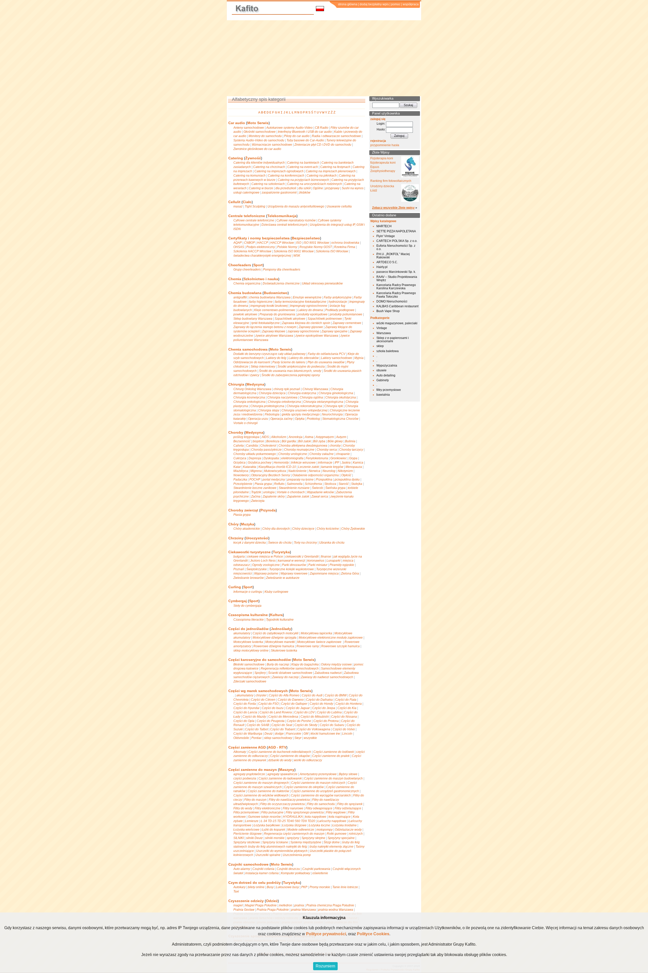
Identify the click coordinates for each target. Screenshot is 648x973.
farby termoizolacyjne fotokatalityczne (300, 301)
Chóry (233, 524)
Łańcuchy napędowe (331, 821)
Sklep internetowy (263, 366)
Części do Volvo (344, 729)
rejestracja (378, 141)
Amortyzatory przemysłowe (318, 774)
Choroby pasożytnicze (266, 449)
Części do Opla (243, 721)
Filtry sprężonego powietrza (305, 812)
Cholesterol (268, 445)
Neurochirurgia (332, 414)
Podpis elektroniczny (260, 247)
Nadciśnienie (297, 471)
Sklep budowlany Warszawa (252, 318)
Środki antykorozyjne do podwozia (301, 366)
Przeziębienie (242, 484)
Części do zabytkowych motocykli (275, 633)
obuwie (381, 370)
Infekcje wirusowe (303, 462)
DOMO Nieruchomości (391, 301)
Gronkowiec (338, 458)
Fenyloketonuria (317, 458)
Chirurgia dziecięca (272, 393)
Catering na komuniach (249, 175)
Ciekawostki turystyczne (249, 552)
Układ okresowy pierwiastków (322, 283)
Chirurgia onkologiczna (249, 402)
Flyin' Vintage (385, 236)
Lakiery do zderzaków (304, 358)
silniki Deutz (254, 838)
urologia (269, 492)
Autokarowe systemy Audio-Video (289, 127)
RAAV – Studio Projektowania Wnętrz (396, 278)
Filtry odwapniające (319, 808)
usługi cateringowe (246, 192)
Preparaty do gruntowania (277, 314)
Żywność (253, 158)
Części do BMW (336, 695)
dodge (279, 733)
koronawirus (315, 560)
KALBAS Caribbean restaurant (397, 306)
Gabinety (382, 380)
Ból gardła (289, 441)
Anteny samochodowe (248, 127)
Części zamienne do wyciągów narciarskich (321, 795)
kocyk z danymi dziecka (249, 542)
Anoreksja (295, 437)
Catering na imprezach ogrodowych (278, 171)
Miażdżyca (240, 471)
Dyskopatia (271, 458)
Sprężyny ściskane (275, 842)
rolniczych (356, 833)
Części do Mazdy (254, 716)
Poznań (238, 569)
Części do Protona (326, 721)
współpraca (411, 4)
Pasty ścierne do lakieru (288, 362)
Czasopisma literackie (248, 619)
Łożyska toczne (319, 825)
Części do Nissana (344, 716)
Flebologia (272, 414)
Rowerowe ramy (307, 646)
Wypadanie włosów (320, 492)
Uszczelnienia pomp (297, 855)
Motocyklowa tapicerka (316, 633)
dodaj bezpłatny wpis (374, 4)
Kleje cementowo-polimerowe (274, 310)
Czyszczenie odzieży (246, 901)
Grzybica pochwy (259, 462)
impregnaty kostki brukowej (269, 306)
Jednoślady (281, 629)
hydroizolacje (338, 301)
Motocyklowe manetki (280, 642)
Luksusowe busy (287, 887)
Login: (381, 123)
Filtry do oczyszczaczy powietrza (282, 804)
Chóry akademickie (246, 528)
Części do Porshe (299, 721)
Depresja (255, 458)
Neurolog (328, 471)
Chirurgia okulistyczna (340, 397)
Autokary (239, 887)
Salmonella (294, 484)
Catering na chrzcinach (269, 167)
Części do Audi (312, 695)
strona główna (347, 4)
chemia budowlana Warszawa (270, 297)
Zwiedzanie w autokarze (282, 578)
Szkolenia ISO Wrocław (332, 251)
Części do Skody (305, 725)
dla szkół (304, 188)
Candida (252, 445)
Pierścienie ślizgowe (247, 833)
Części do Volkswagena (313, 729)
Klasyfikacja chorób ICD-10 (277, 467)
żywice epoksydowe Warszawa (316, 335)
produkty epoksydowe (312, 314)
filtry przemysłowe (388, 390)
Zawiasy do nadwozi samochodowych (327, 677)
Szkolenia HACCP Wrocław (252, 251)
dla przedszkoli (285, 188)
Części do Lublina (329, 712)
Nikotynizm (345, 471)
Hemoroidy (281, 462)
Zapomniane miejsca (324, 573)
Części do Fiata (345, 699)
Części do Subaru (332, 725)
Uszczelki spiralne (267, 855)
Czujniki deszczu (288, 869)
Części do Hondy (321, 703)
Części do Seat (281, 725)
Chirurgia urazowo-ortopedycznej (304, 410)
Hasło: (381, 129)
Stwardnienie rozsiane (294, 488)
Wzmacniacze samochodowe (272, 144)
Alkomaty (239, 752)
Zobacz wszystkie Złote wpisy (393, 207)
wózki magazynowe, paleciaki (396, 323)
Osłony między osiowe (336, 664)
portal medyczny (273, 479)
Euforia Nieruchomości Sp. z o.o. (395, 247)
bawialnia (383, 394)
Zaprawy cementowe (347, 323)
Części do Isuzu (273, 708)
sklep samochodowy (278, 738)
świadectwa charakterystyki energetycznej (262, 255)
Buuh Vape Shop (388, 311)
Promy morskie (320, 887)
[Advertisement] (324, 58)
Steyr (297, 738)
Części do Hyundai (246, 708)
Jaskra (346, 462)
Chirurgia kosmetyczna (249, 397)
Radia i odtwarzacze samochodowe (336, 136)
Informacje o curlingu (247, 592)
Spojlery (260, 673)
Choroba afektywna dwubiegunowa (302, 445)
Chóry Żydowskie (353, 528)
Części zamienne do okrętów (304, 787)
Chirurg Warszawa (315, 389)
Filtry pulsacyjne (272, 812)
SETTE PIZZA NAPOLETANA (396, 231)
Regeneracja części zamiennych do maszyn (294, 833)
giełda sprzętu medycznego (301, 414)
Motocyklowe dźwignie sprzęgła (274, 637)
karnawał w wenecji (291, 560)
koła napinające (340, 816)
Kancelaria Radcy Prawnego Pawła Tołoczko (396, 294)
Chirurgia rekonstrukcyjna (304, 406)
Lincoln (347, 733)
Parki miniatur (317, 565)
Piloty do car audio (297, 136)
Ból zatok (304, 441)
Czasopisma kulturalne (248, 615)
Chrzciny (236, 538)
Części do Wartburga (247, 733)
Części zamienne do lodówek (333, 752)
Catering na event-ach (302, 167)
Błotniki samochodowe (249, 664)
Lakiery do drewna (310, 310)
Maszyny (286, 770)
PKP (304, 887)
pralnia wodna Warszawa (335, 909)
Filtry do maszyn (255, 800)
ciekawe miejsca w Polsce (265, 556)
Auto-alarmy (241, 869)
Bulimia (350, 441)
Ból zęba (319, 441)
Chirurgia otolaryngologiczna (323, 402)
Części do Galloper (294, 703)
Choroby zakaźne (321, 454)
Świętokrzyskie (256, 569)
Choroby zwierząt (243, 510)
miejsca (348, 560)
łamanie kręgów (332, 467)
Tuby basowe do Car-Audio (305, 140)
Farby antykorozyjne (338, 297)
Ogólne (318, 188)
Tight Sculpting (255, 206)
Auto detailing (385, 375)
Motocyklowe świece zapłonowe (319, 642)
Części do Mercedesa (283, 716)
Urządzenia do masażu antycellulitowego (296, 206)
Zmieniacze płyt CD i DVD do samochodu (322, 144)
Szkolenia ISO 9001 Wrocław (294, 251)
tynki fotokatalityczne (265, 323)
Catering (235, 158)
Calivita (238, 445)
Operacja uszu (258, 419)
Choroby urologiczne (292, 454)
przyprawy (332, 188)
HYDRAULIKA (293, 816)
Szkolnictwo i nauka (261, 279)
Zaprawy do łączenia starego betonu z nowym (264, 327)
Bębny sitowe (348, 774)
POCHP (254, 479)
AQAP (237, 242)
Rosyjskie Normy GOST (315, 247)
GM (305, 733)
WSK (296, 255)
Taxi (236, 891)
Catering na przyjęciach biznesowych (303, 180)
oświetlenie (320, 873)
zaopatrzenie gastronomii (279, 192)
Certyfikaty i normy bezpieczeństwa (259, 238)
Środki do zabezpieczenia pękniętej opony (290, 375)
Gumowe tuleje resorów (264, 816)
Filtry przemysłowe (246, 812)
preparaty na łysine (300, 479)
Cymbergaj (237, 601)
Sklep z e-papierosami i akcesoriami (392, 339)
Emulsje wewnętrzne (307, 297)
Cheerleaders (239, 265)
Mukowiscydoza (275, 471)
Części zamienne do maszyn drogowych (261, 783)
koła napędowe (315, 816)
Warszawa (383, 333)
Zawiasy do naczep (285, 677)
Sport (258, 265)
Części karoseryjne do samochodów (259, 660)
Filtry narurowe (293, 808)
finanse (326, 556)
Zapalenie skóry (274, 496)
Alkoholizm (278, 437)
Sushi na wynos (352, 188)
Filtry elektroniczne (267, 808)
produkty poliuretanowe (346, 314)
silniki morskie (275, 838)
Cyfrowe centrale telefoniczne (253, 220)
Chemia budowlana (244, 293)
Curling (234, 587)
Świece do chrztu (280, 542)
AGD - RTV (277, 747)
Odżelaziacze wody (348, 829)
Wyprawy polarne (266, 573)
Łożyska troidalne (344, 825)
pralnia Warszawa (303, 909)
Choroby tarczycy (351, 449)
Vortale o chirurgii (245, 423)
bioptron (258, 441)
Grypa (353, 458)
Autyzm (341, 437)
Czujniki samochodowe (248, 864)
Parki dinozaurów (294, 565)
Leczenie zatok (308, 467)
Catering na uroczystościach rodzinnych (314, 184)
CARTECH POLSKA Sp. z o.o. (396, 241)
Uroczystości (257, 538)
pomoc (395, 4)
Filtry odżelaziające (348, 808)
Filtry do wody (242, 808)
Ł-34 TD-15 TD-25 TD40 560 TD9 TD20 (288, 821)
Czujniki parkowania (316, 869)
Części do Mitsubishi (314, 716)
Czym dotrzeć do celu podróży (254, 883)
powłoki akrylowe (245, 314)
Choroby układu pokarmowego (254, 454)
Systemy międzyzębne (305, 842)
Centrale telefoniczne (246, 216)
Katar (237, 467)
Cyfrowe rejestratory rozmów (296, 220)
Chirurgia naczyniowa (282, 397)
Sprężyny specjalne (341, 838)
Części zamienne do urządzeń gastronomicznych (325, 791)
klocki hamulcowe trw (325, 733)
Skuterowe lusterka (284, 650)
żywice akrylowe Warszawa (274, 335)
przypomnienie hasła (384, 145)
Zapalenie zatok (298, 496)
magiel (238, 905)
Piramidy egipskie (342, 565)
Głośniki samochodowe (260, 131)
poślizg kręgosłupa (246, 437)
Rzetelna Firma (344, 247)
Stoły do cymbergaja (247, 605)
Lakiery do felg (276, 358)
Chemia (234, 279)
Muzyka (247, 524)
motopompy (324, 829)
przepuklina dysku (347, 479)
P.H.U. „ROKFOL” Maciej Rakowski (393, 255)
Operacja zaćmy (281, 419)
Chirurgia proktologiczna (267, 406)
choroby (335, 445)
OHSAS (238, 247)
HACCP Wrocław (282, 242)
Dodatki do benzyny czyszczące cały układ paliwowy (269, 354)
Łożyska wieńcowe (246, 829)
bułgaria (239, 556)
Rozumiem (325, 966)
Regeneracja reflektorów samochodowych (290, 668)
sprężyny (293, 838)
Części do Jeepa (323, 708)
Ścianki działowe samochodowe (290, 673)
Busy (270, 887)
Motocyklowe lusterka (248, 642)
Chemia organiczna (246, 283)
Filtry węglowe (336, 812)
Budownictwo (276, 293)
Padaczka (240, 479)
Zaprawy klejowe (273, 331)
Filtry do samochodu (321, 804)
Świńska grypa (335, 488)
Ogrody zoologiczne (266, 565)
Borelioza (272, 441)
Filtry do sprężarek (349, 804)
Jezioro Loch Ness (263, 560)
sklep (380, 346)
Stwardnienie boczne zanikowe (254, 488)
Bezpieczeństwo (306, 238)
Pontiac (256, 738)
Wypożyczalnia (386, 365)
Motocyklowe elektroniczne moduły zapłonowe (331, 637)
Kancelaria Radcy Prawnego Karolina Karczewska (396, 286)
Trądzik (256, 492)
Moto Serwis (258, 123)
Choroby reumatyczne (299, 449)
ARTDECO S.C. (387, 262)
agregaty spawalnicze (282, 774)
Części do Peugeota (271, 721)
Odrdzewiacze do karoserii (251, 362)
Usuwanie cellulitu (339, 206)
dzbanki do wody (280, 760)
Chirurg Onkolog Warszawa (252, 389)
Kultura (276, 615)
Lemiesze (251, 821)
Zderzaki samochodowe (249, 681)
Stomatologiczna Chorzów (340, 419)
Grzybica (239, 462)
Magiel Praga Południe (261, 905)
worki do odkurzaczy (308, 760)
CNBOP (249, 242)
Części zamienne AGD (247, 747)
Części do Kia (346, 708)
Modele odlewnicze (300, 829)
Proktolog (313, 419)
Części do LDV (304, 712)
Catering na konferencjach (286, 175)
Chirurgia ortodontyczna (284, 402)
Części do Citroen (263, 699)
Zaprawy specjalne (334, 331)
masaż (237, 206)
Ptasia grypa (263, 484)
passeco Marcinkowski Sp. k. (396, 272)
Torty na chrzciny (305, 542)
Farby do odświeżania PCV (326, 354)
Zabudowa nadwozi (328, 673)
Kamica (358, 462)
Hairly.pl (382, 267)
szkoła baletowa (387, 351)
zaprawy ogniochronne (303, 331)
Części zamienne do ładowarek (280, 778)
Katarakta (249, 467)
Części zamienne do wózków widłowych (261, 795)
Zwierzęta (258, 501)
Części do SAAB (258, 725)
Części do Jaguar (298, 708)
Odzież (272, 901)
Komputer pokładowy (295, 873)
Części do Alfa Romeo (284, 695)
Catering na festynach (335, 167)
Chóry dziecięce (303, 528)
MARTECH (384, 226)
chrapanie (343, 454)
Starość (343, 484)
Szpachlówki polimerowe (325, 318)
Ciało (247, 202)
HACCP (262, 242)
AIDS (265, 437)
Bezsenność (241, 441)
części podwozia (244, 778)
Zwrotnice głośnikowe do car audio (257, 149)
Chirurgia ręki (333, 406)
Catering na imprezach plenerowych (331, 171)
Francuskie (293, 733)
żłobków (304, 192)
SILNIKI (238, 838)
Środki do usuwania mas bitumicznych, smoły (290, 371)
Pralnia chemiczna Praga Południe (330, 905)
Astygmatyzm (325, 437)
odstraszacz (241, 565)
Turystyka (281, 552)
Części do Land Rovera (275, 712)
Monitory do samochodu (265, 136)
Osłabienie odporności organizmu (315, 475)
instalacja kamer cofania (262, 873)
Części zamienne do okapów (290, 756)
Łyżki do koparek (273, 829)
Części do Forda (244, 703)
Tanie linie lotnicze (345, 887)
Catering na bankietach (303, 162)
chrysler (261, 695)
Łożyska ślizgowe (294, 825)
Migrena (256, 471)
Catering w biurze (261, 188)
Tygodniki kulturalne (280, 619)
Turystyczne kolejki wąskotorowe (291, 569)
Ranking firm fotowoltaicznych (390, 181)
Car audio (236, 123)
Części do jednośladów (248, 629)
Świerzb (317, 488)
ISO (298, 242)
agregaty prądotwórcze (249, 774)
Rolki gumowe (337, 833)
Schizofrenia (313, 484)
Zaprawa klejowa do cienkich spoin (306, 323)
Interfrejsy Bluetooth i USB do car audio (305, 131)
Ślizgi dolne (331, 842)
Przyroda (268, 510)
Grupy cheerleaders (247, 269)
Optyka (300, 419)
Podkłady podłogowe (339, 310)
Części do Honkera (348, 703)
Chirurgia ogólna (311, 397)
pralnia (299, 905)
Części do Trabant (282, 729)
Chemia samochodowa (248, 349)
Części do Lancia (245, 712)
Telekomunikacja (281, 216)
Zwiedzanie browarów (248, 578)
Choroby (235, 432)
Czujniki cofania (263, 869)
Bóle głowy (335, 441)
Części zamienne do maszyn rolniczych (318, 783)
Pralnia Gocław (243, 909)
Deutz (269, 733)
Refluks (279, 484)
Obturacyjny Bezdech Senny (270, 475)
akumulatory (241, 633)
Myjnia (358, 358)
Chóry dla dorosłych (276, 528)
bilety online (256, 887)
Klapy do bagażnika (305, 664)
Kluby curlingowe (276, 592)
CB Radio (321, 127)
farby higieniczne (261, 301)
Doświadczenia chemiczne (281, 283)
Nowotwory (241, 475)
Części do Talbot (256, 729)
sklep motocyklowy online (251, 650)
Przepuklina (324, 479)
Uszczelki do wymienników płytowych (282, 851)
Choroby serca (327, 449)
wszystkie (310, 738)
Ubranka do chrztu (332, 542)
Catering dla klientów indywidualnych (259, 162)
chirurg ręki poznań (287, 389)
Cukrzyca (239, 458)
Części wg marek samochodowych (258, 691)
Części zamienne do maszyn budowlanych (333, 778)
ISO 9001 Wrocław (316, 242)
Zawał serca (319, 496)
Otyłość (346, 475)
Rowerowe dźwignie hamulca (273, 646)
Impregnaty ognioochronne (308, 306)
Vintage (381, 328)
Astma (309, 437)
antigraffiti (240, 297)
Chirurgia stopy (268, 410)
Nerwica (314, 471)
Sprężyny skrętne (313, 838)
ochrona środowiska (345, 242)
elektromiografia (292, 458)
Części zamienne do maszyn (252, 770)
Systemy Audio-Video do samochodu (258, 140)
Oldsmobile (241, 738)
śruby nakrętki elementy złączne (331, 846)
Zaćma (255, 496)
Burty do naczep (278, 664)
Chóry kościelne (328, 528)
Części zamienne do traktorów (268, 791)
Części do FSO (268, 703)
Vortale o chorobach (291, 492)
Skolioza (330, 484)
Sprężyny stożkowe (246, 842)
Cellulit (234, 202)
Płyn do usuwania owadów (326, 362)
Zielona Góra (350, 573)
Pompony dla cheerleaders (281, 269)
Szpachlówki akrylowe (290, 318)
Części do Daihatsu (319, 699)
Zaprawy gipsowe (311, 327)
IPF (337, 462)
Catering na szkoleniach (268, 184)
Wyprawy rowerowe (294, 573)
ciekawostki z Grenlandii (302, 556)
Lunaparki (333, 560)
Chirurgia (236, 384)
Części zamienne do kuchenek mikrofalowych (279, 752)
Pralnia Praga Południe (273, 909)
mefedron (285, 905)
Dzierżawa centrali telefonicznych (284, 224)
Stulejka (356, 484)
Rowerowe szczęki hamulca (340, 646)
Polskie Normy (287, 247)
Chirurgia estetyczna (302, 393)
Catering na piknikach (322, 175)
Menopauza (354, 467)
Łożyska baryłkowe (267, 825)
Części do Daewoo (291, 699)
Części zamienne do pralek (331, 756)
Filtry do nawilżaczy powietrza (289, 800)
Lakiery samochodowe (336, 358)
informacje (325, 462)
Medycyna (255, 384)
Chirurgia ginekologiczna (335, 393)
